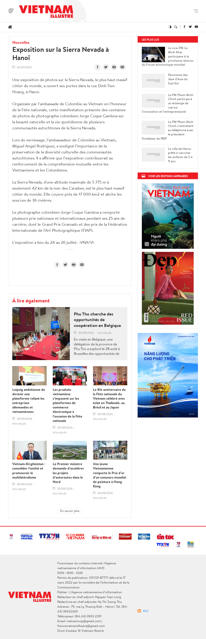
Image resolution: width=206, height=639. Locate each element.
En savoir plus (69, 510)
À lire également (31, 300)
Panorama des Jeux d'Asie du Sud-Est (178, 79)
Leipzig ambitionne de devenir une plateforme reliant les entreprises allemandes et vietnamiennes (28, 400)
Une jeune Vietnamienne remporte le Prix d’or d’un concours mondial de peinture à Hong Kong (109, 475)
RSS (145, 611)
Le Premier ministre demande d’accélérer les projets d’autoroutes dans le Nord (68, 473)
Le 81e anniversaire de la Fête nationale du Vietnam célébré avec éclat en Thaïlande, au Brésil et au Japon (109, 398)
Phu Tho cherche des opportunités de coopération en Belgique (97, 319)
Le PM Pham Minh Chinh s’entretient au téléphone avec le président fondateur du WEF (168, 130)
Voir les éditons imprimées (168, 176)
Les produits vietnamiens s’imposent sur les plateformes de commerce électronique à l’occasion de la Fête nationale (67, 405)
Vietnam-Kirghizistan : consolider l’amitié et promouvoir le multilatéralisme (28, 470)
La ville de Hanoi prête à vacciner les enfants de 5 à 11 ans (180, 155)
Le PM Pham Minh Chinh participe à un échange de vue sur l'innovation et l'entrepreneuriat (167, 103)
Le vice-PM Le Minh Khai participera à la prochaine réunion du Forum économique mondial (168, 56)
